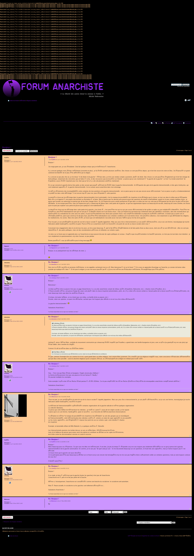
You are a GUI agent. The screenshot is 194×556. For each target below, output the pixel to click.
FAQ (154, 123)
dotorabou (54, 264)
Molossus (53, 501)
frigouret (53, 247)
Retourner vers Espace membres (13, 521)
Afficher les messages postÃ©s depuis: (77, 512)
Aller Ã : (134, 522)
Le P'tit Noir (167, 123)
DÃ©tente (23, 100)
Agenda (160, 123)
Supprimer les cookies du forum (150, 535)
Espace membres (32, 100)
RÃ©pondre (5, 150)
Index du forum (14, 100)
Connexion (188, 123)
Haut (190, 242)
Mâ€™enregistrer (177, 123)
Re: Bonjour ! (53, 246)
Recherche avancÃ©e (183, 86)
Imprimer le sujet (185, 100)
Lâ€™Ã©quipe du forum (134, 535)
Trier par (101, 512)
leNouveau (54, 396)
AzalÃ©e (53, 159)
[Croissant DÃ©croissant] (119, 512)
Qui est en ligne (7, 528)
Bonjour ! (6, 147)
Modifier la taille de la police (189, 100)
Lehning (53, 277)
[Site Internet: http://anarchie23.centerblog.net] (10, 292)
